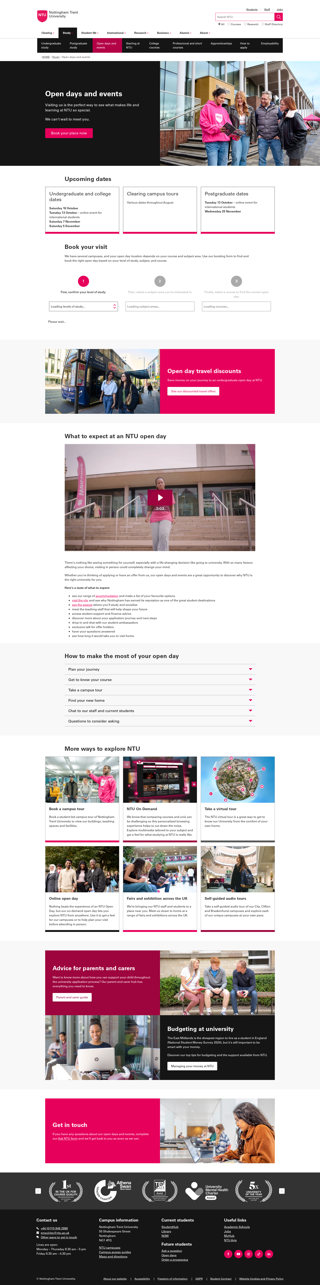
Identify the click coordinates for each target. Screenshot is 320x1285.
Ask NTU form (68, 1138)
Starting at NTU (133, 45)
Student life (88, 33)
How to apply (245, 45)
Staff (267, 9)
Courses (236, 24)
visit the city (80, 600)
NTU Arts (230, 1240)
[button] (38, 1191)
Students (252, 9)
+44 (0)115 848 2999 (54, 1228)
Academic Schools (237, 1227)
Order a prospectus (174, 1259)
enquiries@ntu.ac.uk (55, 1233)
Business (163, 33)
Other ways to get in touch (59, 1237)
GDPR (199, 1278)
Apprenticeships (221, 43)
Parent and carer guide (72, 997)
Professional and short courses (187, 45)
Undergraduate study (51, 45)
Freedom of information (173, 1278)
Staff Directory (274, 24)
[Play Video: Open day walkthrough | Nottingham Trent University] (160, 498)
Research (253, 24)
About (204, 33)
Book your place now (69, 133)
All (222, 24)
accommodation (107, 596)
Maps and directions (113, 1256)
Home (46, 57)
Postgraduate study (78, 45)
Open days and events (106, 45)
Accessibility (142, 1278)
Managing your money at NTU (192, 1066)
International (115, 33)
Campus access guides (115, 1252)
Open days (168, 1255)
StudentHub (170, 1227)
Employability (270, 43)
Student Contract (220, 1278)
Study (67, 33)
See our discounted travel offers (193, 391)
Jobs (280, 9)
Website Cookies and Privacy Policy (261, 1278)
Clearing (46, 33)
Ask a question (171, 1251)
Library (166, 1231)
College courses (154, 45)
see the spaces (82, 605)
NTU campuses (109, 1247)
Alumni (184, 33)
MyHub (229, 1236)
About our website (115, 1278)
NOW (165, 1236)
